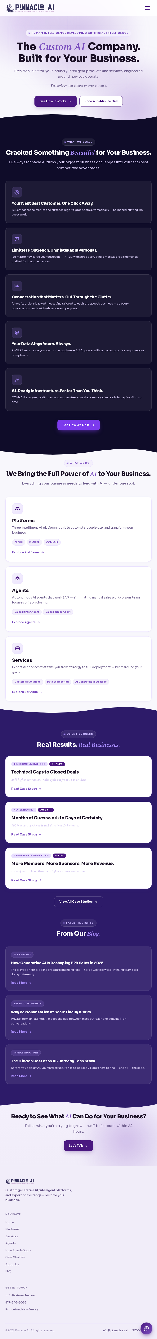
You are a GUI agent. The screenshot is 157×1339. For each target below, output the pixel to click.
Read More (19, 983)
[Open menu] (147, 8)
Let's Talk (76, 1145)
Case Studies (15, 1257)
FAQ (8, 1271)
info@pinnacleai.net (20, 1295)
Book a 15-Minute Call (101, 101)
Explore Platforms (26, 552)
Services (11, 1236)
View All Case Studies (76, 901)
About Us (12, 1264)
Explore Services (25, 692)
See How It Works (53, 101)
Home (9, 1222)
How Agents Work (18, 1250)
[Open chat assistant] (146, 1328)
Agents (10, 1243)
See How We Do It (76, 425)
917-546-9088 (16, 1302)
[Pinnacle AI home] (30, 8)
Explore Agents (24, 622)
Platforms (12, 1229)
